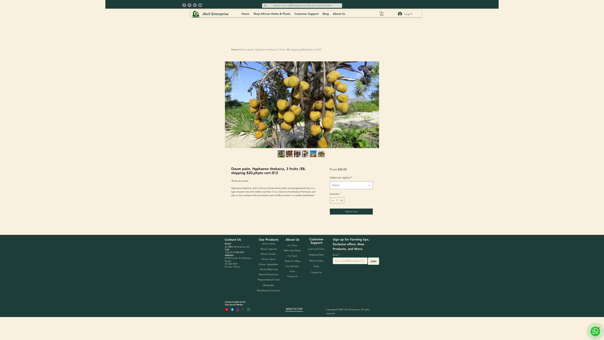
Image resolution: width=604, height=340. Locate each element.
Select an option (341, 177)
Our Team (292, 280)
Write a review (232, 238)
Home (234, 49)
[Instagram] (189, 5)
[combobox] (351, 185)
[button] (382, 13)
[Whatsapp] (249, 334)
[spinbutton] (337, 200)
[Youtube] (227, 334)
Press (292, 296)
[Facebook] (184, 5)
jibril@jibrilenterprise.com (237, 271)
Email (336, 279)
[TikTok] (195, 5)
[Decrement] (332, 200)
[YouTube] (200, 5)
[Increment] (342, 200)
